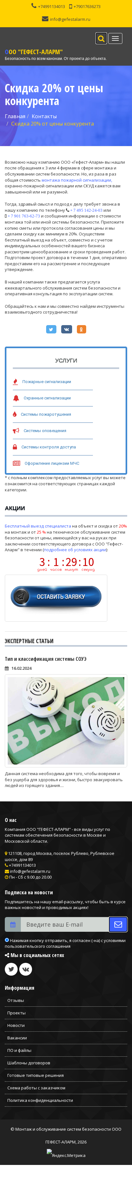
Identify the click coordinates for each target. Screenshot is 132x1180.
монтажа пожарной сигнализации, (77, 180)
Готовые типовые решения (35, 1075)
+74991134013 (51, 6)
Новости (16, 1025)
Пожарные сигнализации (46, 381)
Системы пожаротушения (46, 414)
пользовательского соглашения (37, 946)
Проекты (16, 1013)
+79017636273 (87, 6)
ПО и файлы (19, 1050)
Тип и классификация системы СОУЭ (46, 658)
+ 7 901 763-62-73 (24, 216)
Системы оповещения (45, 430)
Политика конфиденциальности (40, 1100)
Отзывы (15, 1000)
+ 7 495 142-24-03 (86, 210)
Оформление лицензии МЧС (52, 463)
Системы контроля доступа (48, 447)
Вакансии (17, 1038)
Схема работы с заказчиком (36, 1088)
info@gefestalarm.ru (70, 19)
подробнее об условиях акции (75, 550)
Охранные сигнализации (47, 398)
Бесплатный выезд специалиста (38, 526)
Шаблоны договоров (28, 1063)
